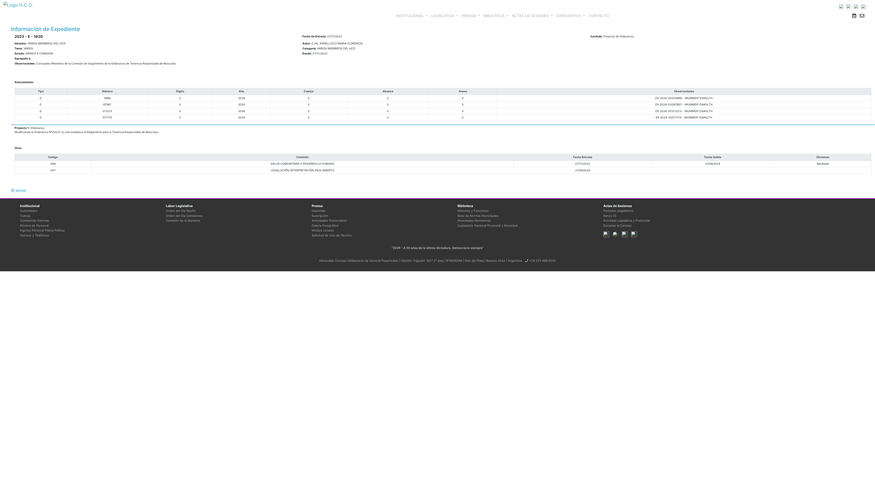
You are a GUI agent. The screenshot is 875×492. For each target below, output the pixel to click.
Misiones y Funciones (473, 211)
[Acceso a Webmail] (862, 15)
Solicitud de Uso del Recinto (332, 235)
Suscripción (320, 216)
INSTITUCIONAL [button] (413, 15)
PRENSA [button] (469, 15)
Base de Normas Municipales (478, 216)
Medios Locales (323, 230)
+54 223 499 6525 (542, 260)
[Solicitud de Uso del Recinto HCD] (854, 15)
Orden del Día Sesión (181, 211)
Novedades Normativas (474, 220)
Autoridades (28, 211)
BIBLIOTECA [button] (495, 15)
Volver (20, 190)
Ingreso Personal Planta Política (42, 230)
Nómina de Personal (34, 225)
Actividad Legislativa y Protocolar (626, 220)
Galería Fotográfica (325, 225)
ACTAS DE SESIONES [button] (531, 15)
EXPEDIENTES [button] (569, 15)
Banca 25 (609, 216)
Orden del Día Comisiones (184, 216)
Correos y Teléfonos (34, 235)
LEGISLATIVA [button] (443, 15)
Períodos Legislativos (618, 211)
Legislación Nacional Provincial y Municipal (487, 225)
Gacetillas (318, 211)
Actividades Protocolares (329, 220)
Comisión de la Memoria (183, 220)
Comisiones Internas (34, 220)
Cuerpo (25, 216)
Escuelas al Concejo (617, 225)
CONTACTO (599, 15)
